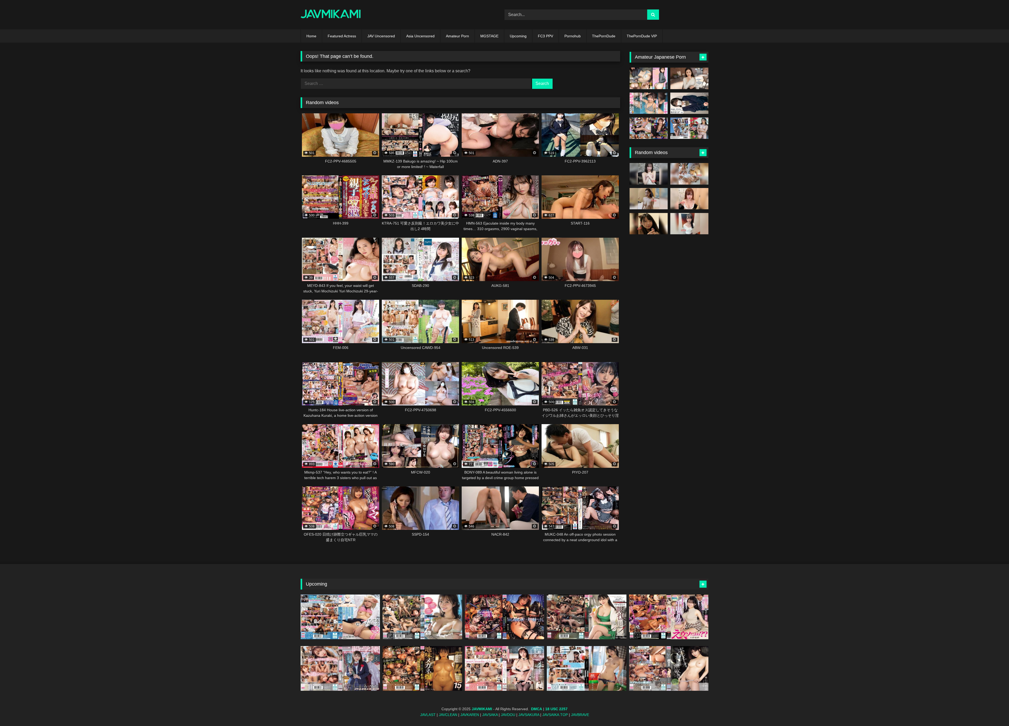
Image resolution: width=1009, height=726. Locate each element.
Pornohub (572, 36)
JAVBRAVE (580, 715)
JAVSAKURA (528, 715)
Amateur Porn (457, 36)
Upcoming (518, 36)
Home (311, 36)
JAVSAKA (490, 715)
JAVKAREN (469, 715)
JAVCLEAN (448, 715)
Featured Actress (342, 36)
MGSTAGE (489, 36)
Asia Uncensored (420, 36)
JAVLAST (428, 715)
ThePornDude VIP (642, 36)
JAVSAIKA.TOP (555, 715)
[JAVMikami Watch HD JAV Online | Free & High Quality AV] (331, 15)
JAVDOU (508, 715)
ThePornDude (603, 36)
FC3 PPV (545, 36)
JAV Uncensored (381, 36)
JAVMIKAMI (482, 709)
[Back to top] (992, 710)
